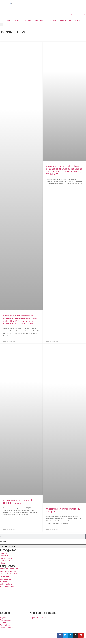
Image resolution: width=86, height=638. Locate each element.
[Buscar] (85, 536)
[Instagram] (75, 635)
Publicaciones (65, 20)
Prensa (77, 20)
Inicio (8, 20)
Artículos (53, 20)
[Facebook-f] (60, 635)
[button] (1, 24)
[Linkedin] (70, 635)
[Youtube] (81, 635)
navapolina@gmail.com (37, 618)
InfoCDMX (27, 20)
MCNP (16, 20)
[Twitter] (65, 635)
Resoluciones (40, 20)
